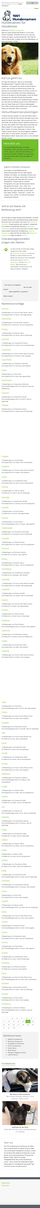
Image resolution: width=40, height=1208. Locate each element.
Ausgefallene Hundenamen (16, 1044)
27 (18, 1025)
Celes (4, 829)
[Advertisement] (20, 433)
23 (32, 1021)
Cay (3, 732)
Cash (4, 370)
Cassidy (5, 497)
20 (18, 1021)
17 (4, 1021)
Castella (5, 579)
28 (23, 1025)
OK (32, 3)
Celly (4, 870)
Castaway (6, 568)
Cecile (4, 753)
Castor (5, 600)
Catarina (6, 630)
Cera (4, 973)
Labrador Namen (13, 1055)
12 (12, 1018)
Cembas (6, 880)
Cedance (6, 773)
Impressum (5, 1185)
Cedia (4, 786)
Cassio (5, 517)
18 (8, 1021)
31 (4, 1028)
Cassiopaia (7, 527)
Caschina (6, 349)
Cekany (5, 817)
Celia (4, 850)
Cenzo (5, 952)
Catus (4, 712)
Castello (5, 589)
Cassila (5, 507)
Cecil (4, 743)
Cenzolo (5, 962)
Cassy (4, 559)
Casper (5, 456)
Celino (5, 860)
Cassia (5, 486)
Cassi (4, 476)
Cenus (5, 942)
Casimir (5, 392)
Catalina (6, 620)
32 (8, 1028)
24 (4, 1025)
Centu (4, 932)
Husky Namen (12, 1048)
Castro (5, 610)
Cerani (5, 993)
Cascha (5, 339)
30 (32, 1025)
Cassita (5, 538)
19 (13, 1021)
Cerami (5, 983)
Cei (3, 807)
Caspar (5, 405)
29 (28, 1025)
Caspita (5, 466)
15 (26, 1018)
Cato (4, 702)
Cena (4, 891)
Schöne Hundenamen (14, 1046)
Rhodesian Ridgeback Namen (17, 1052)
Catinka (5, 651)
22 (28, 1021)
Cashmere (7, 380)
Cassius (5, 548)
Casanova (6, 318)
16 (31, 1018)
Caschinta (6, 359)
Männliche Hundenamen (15, 1041)
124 (14, 1028)
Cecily (4, 763)
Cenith (5, 901)
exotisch (24, 235)
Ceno (4, 911)
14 (22, 1018)
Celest (5, 839)
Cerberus (6, 1003)
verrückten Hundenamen (20, 253)
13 (17, 1018)
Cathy (4, 640)
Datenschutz (6, 1183)
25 (8, 1025)
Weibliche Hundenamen (16, 30)
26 (13, 1025)
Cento (4, 921)
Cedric (5, 796)
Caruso (5, 308)
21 (23, 1021)
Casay (4, 329)
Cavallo (5, 722)
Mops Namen (12, 1050)
